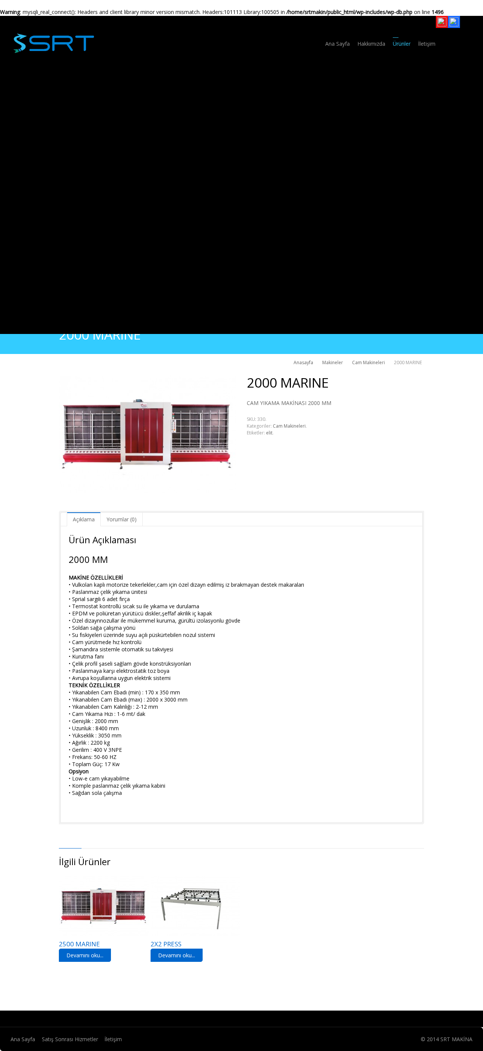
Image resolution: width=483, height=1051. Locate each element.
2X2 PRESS (166, 944)
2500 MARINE (79, 944)
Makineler (332, 362)
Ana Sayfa (23, 1039)
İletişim (113, 1039)
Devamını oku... (84, 955)
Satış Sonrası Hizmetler (70, 1039)
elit (269, 433)
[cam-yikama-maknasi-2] (147, 435)
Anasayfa (303, 362)
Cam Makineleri (368, 362)
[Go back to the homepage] (53, 43)
